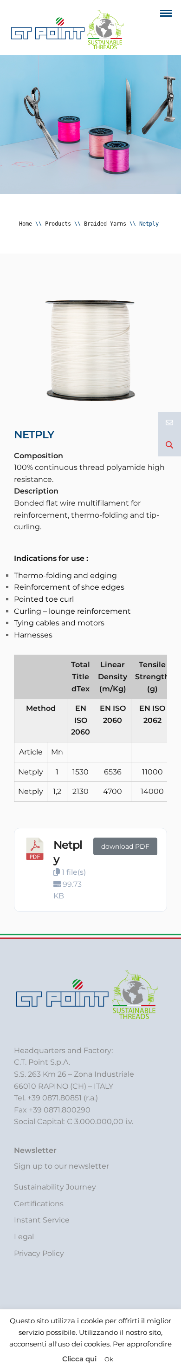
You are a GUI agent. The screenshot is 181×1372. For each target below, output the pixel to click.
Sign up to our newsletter (61, 1166)
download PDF (125, 846)
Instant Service (42, 1220)
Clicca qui (79, 1358)
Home (25, 224)
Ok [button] (108, 1359)
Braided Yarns (105, 224)
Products (58, 224)
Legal (24, 1236)
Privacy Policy (39, 1253)
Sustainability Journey (55, 1187)
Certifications (39, 1203)
